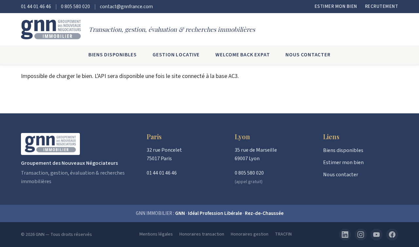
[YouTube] (376, 234)
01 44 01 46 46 (36, 6)
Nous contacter (307, 54)
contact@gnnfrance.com (126, 6)
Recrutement (381, 6)
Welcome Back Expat (242, 54)
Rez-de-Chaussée (264, 213)
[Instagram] (361, 234)
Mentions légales (156, 234)
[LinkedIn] (345, 234)
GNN (180, 213)
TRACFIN (283, 234)
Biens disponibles (112, 54)
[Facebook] (392, 234)
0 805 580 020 (75, 6)
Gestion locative (176, 54)
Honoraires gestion (249, 234)
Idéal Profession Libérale (215, 213)
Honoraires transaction (201, 234)
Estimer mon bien (336, 6)
